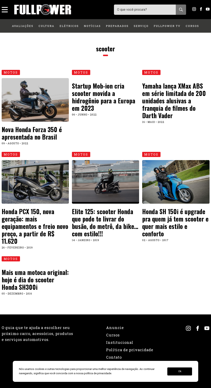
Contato (114, 357)
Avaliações (22, 26)
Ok (179, 371)
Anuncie (115, 327)
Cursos (192, 26)
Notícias (92, 26)
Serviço (141, 26)
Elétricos (69, 26)
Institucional (119, 342)
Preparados (117, 26)
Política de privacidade (129, 349)
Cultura (46, 26)
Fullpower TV (167, 26)
